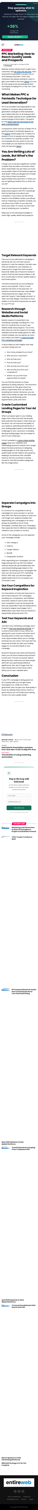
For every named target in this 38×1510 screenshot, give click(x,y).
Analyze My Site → (15, 37)
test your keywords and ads (20, 628)
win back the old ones (22, 71)
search (7, 134)
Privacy (24, 1499)
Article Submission (14, 1497)
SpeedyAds (26, 1497)
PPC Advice (14, 741)
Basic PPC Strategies (23, 740)
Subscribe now (19, 808)
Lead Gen (5, 741)
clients (26, 81)
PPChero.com (7, 734)
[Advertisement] (19, 236)
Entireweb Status (13, 1499)
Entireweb (8, 66)
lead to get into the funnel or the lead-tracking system (17, 123)
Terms (31, 1499)
